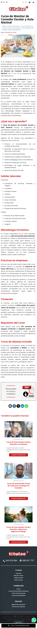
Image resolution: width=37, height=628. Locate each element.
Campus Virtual (18, 577)
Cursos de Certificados (18, 595)
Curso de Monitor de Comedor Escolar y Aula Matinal (17, 27)
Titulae (4, 26)
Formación (19, 586)
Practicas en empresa (18, 606)
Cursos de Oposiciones (18, 593)
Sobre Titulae (18, 580)
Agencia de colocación (18, 604)
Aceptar (18, 622)
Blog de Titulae (18, 575)
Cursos (18, 589)
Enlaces (18, 601)
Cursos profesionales (13, 26)
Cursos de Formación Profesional (18, 591)
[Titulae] (18, 8)
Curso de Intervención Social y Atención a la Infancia (18, 443)
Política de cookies (25, 619)
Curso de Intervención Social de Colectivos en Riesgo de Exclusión (18, 485)
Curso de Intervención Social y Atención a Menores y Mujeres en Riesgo (18, 529)
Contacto (18, 573)
